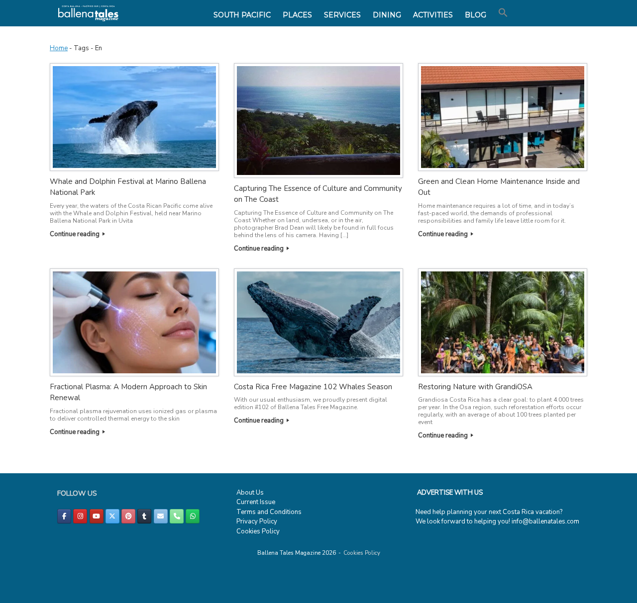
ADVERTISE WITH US (450, 492)
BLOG (475, 14)
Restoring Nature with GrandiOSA (475, 387)
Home (59, 48)
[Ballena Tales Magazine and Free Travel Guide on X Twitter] (112, 516)
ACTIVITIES (433, 14)
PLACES (297, 14)
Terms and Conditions (269, 512)
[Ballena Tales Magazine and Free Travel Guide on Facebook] (64, 516)
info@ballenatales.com (545, 521)
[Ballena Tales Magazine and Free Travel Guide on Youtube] (97, 516)
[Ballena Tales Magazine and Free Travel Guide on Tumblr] (144, 516)
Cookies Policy (258, 531)
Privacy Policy (256, 521)
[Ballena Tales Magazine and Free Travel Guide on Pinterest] (128, 516)
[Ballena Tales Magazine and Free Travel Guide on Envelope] (161, 516)
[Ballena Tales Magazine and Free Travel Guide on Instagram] (80, 516)
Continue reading (75, 234)
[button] (503, 13)
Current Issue (255, 502)
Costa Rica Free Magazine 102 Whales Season (313, 387)
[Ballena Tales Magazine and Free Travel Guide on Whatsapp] (193, 516)
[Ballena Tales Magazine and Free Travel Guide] (88, 13)
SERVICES (342, 14)
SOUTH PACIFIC (242, 14)
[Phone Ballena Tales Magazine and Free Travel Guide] (177, 516)
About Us (250, 492)
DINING (387, 14)
